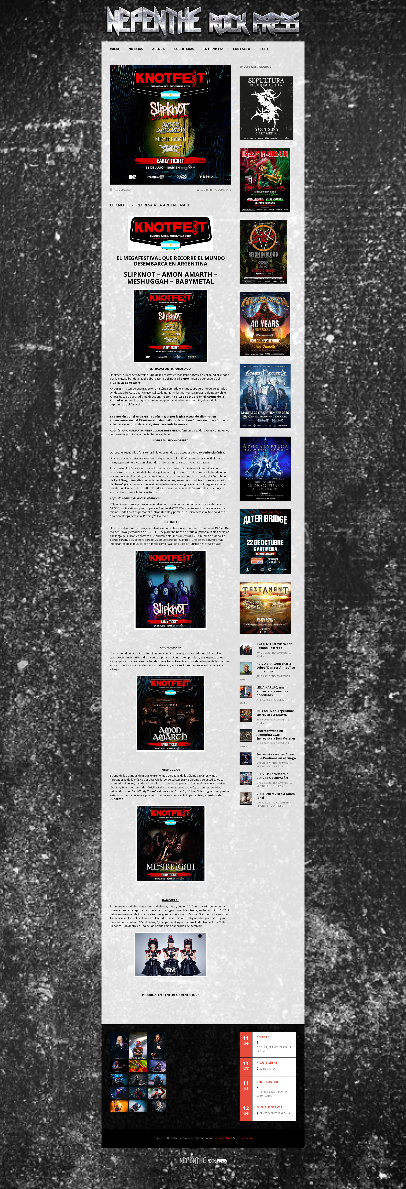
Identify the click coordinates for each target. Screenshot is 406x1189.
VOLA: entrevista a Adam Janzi (275, 796)
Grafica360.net (223, 1138)
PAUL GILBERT (267, 1062)
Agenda (158, 49)
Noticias (136, 49)
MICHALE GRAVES (269, 1107)
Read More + (289, 1053)
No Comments (222, 189)
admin (204, 189)
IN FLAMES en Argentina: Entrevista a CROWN (275, 713)
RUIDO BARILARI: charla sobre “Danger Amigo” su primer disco (275, 667)
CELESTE (263, 1037)
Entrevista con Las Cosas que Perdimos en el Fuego (276, 756)
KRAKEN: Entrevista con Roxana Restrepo (274, 646)
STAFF (264, 49)
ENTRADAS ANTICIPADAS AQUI (171, 369)
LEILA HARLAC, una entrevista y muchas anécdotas (272, 691)
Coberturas (184, 49)
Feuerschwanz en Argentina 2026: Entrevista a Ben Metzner (275, 734)
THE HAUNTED (267, 1082)
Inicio (114, 49)
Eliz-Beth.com (244, 1138)
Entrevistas (213, 49)
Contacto (241, 49)
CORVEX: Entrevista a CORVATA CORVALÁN (272, 776)
